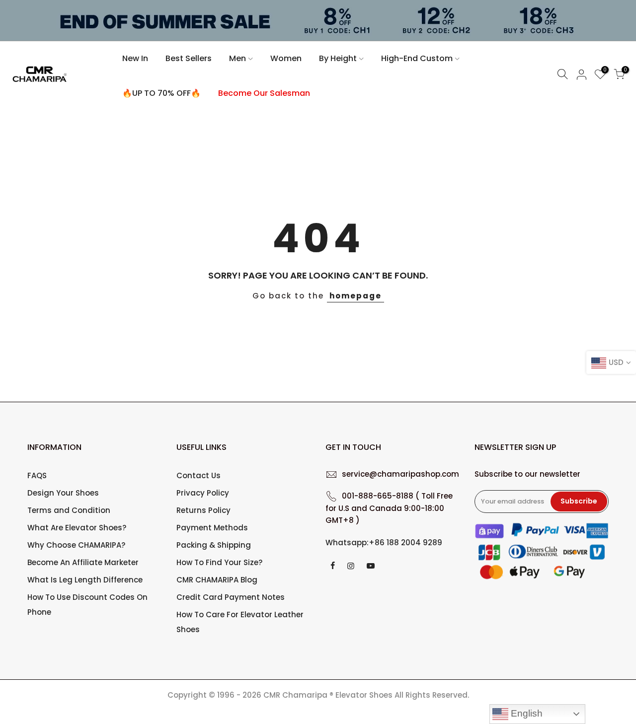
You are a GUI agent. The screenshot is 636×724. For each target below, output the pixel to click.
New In (135, 58)
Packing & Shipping (213, 545)
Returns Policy (203, 510)
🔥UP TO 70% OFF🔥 (161, 93)
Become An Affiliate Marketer (83, 562)
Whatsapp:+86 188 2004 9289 (383, 542)
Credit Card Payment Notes (230, 597)
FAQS (37, 475)
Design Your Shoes (63, 493)
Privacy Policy (202, 493)
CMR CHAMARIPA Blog (216, 580)
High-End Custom (417, 58)
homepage (355, 295)
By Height (338, 58)
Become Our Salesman (264, 93)
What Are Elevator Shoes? (76, 527)
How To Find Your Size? (219, 562)
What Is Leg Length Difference (85, 580)
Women (286, 58)
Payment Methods (212, 527)
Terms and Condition (68, 510)
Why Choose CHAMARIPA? (76, 545)
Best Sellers (188, 58)
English (525, 713)
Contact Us (198, 475)
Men (237, 58)
